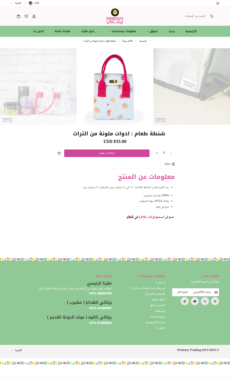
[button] (18, 16)
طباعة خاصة (62, 31)
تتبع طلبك (160, 311)
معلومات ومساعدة (124, 31)
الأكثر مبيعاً (127, 41)
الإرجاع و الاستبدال (155, 294)
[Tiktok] (185, 301)
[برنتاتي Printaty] (115, 16)
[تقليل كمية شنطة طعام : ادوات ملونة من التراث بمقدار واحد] (171, 153)
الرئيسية (191, 31)
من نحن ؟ (160, 282)
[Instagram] (217, 3)
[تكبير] (160, 55)
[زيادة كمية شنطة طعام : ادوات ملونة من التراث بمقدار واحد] (156, 153)
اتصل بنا (39, 31)
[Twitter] (205, 301)
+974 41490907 (100, 308)
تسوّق (154, 31)
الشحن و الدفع (157, 305)
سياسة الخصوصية (155, 322)
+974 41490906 (100, 323)
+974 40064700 (100, 293)
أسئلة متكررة (158, 299)
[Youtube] (195, 301)
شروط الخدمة (158, 317)
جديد (172, 31)
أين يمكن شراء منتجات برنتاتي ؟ (148, 288)
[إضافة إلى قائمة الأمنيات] (59, 153)
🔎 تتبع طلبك (90, 31)
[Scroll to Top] (6, 360)
